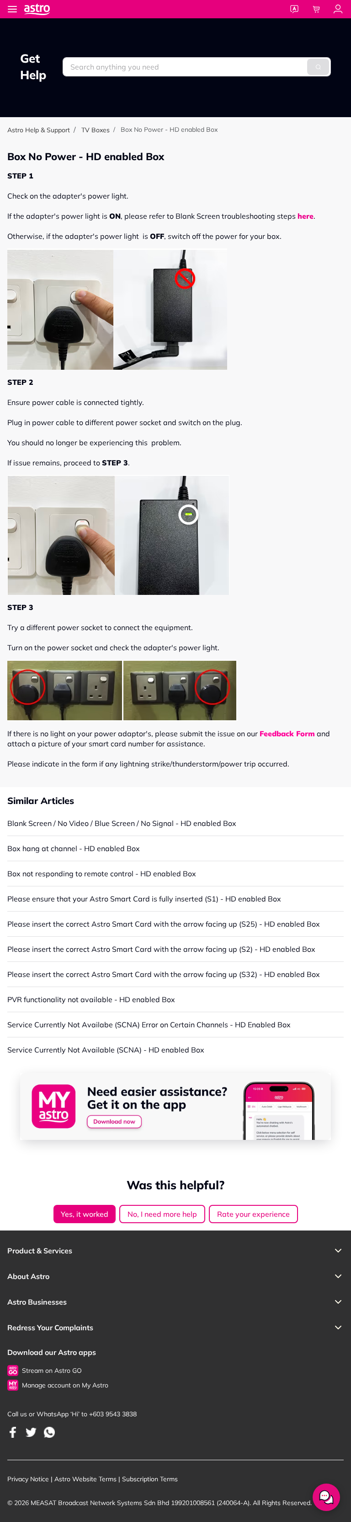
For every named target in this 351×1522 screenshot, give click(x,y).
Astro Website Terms (85, 1479)
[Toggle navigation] (12, 9)
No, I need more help (162, 1214)
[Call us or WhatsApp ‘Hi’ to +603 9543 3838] (12, 1432)
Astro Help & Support (38, 130)
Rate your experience (253, 1214)
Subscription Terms (150, 1479)
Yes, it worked (84, 1214)
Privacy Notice (28, 1479)
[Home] (46, 9)
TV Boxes (95, 130)
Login (338, 9)
